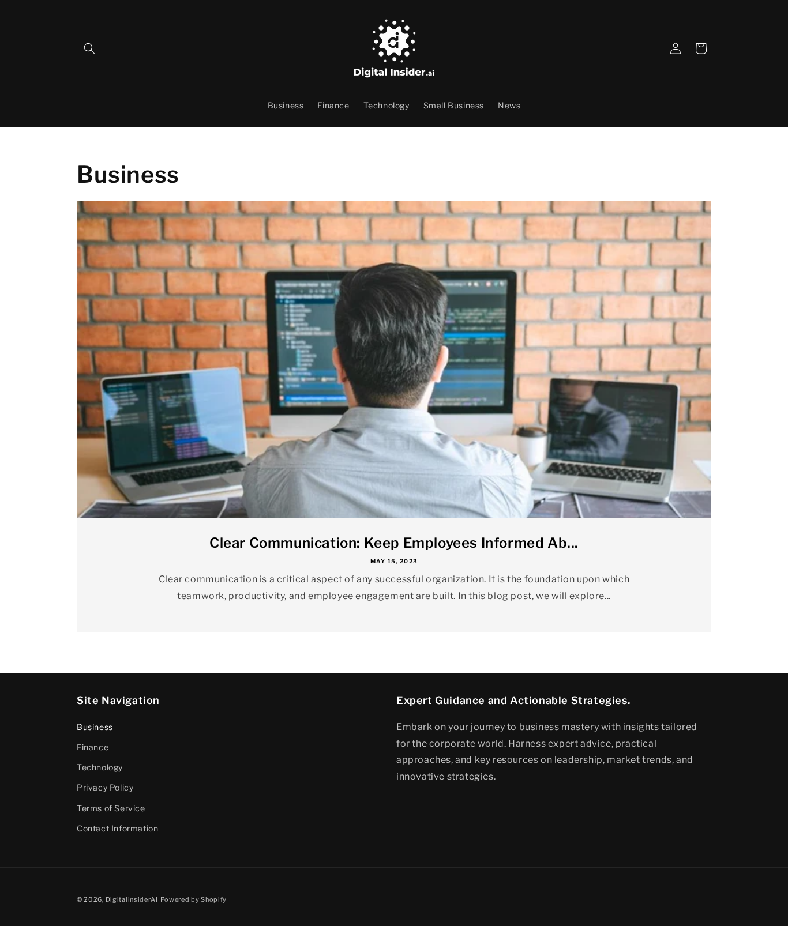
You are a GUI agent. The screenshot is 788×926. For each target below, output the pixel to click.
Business (95, 727)
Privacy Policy (105, 787)
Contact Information (117, 828)
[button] (89, 48)
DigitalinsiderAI (132, 899)
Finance (92, 747)
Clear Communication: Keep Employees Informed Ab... (394, 542)
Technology (100, 767)
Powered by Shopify (193, 899)
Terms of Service (111, 808)
